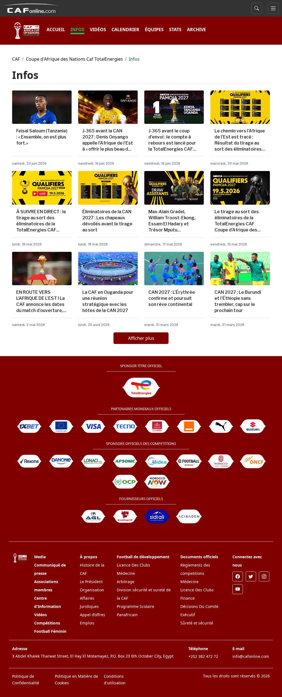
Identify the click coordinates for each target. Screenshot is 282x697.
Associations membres (46, 585)
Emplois (87, 623)
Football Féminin (50, 631)
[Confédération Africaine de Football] (31, 8)
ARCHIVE (196, 29)
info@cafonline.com (250, 656)
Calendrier (125, 29)
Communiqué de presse (50, 569)
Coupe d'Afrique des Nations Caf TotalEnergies (74, 59)
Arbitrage (125, 581)
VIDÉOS (98, 29)
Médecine (126, 573)
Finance (187, 598)
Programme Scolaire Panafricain (135, 610)
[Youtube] (237, 589)
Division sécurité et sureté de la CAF (144, 594)
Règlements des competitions (195, 569)
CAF (16, 59)
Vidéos (40, 614)
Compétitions (47, 623)
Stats (175, 29)
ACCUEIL (56, 29)
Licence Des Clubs (133, 565)
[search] (256, 8)
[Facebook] (237, 576)
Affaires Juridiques (89, 602)
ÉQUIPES (154, 29)
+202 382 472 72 (203, 656)
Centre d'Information (47, 602)
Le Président (91, 581)
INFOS (77, 29)
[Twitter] (251, 576)
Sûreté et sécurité (196, 623)
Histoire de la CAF (92, 569)
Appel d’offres (92, 614)
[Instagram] (264, 576)
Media (40, 556)
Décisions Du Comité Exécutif (199, 610)
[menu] (273, 8)
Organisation (92, 589)
